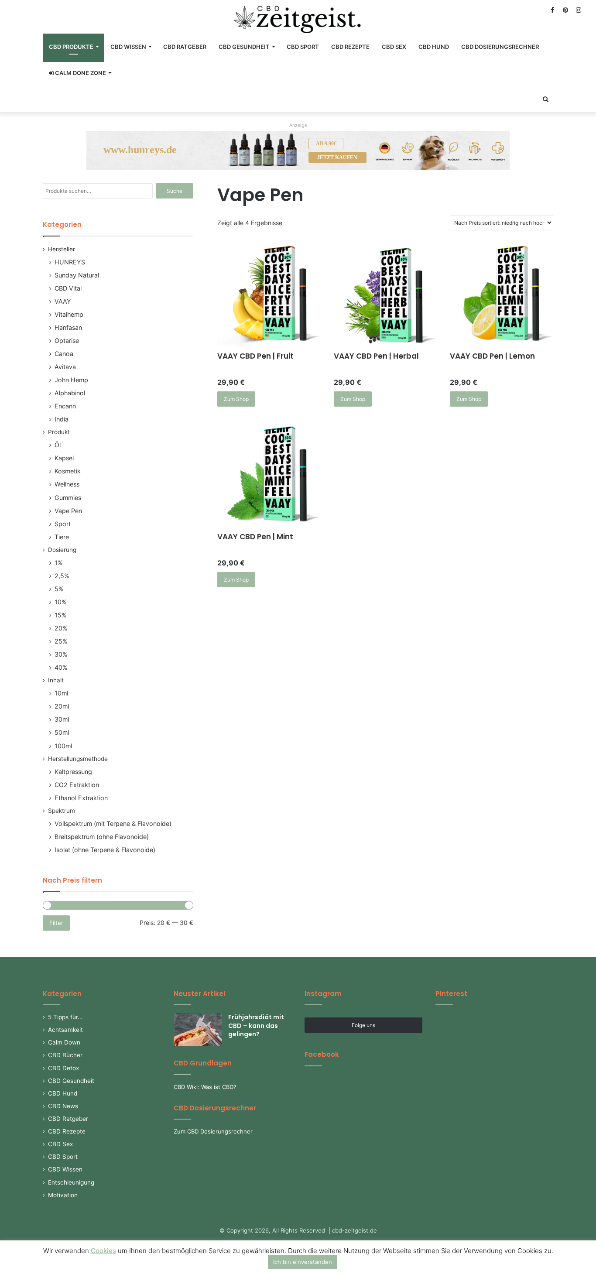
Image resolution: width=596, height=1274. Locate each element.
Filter (56, 922)
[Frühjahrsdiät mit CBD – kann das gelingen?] (198, 1029)
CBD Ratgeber (184, 46)
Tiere (62, 537)
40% (61, 667)
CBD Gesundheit (244, 46)
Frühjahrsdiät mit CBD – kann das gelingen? (256, 1025)
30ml (62, 719)
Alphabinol (70, 393)
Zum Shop (236, 399)
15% (61, 615)
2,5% (62, 575)
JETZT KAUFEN (337, 157)
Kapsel (64, 458)
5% (59, 588)
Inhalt (56, 680)
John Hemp (71, 380)
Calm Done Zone (80, 72)
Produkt (59, 431)
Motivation (63, 1195)
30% (61, 654)
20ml (62, 706)
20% (61, 628)
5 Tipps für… (65, 1017)
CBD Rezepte (350, 46)
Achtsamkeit (65, 1029)
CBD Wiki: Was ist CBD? (205, 1086)
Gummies (68, 497)
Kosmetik (68, 471)
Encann (65, 406)
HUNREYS (70, 262)
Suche (174, 191)
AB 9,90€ (326, 143)
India (62, 419)
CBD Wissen (128, 46)
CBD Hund (433, 46)
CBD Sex (394, 46)
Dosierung (62, 549)
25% (61, 641)
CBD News (63, 1106)
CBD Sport (303, 46)
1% (59, 562)
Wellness (67, 484)
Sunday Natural (77, 275)
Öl (58, 445)
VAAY (63, 301)
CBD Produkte (71, 46)
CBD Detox (63, 1068)
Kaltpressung (73, 771)
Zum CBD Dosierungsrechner (213, 1131)
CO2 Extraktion (77, 784)
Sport (63, 523)
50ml (62, 732)
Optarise (67, 340)
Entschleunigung (71, 1182)
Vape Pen (68, 510)
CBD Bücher (65, 1054)
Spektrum (61, 810)
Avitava (65, 366)
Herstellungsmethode (78, 758)
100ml (63, 746)
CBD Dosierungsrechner (500, 46)
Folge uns (363, 1025)
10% (61, 602)
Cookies (103, 1251)
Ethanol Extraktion (81, 797)
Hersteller (61, 249)
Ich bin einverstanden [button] (302, 1261)
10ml (61, 693)
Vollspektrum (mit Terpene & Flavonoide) (113, 823)
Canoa (64, 353)
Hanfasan (68, 327)
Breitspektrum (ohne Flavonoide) (102, 836)
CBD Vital (68, 288)
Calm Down (64, 1042)
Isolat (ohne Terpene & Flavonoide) (105, 849)
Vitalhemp (69, 314)
